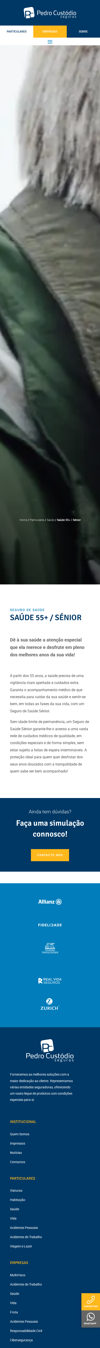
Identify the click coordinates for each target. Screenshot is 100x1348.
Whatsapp (90, 1323)
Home (23, 520)
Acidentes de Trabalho (26, 1237)
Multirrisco (17, 1275)
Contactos (17, 1162)
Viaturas (16, 1190)
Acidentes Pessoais (24, 1228)
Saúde (50, 520)
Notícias (16, 1153)
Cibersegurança (21, 1340)
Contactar (90, 1306)
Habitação (17, 1200)
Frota (14, 1312)
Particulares (17, 31)
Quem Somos (19, 1134)
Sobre (83, 31)
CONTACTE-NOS (50, 855)
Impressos (17, 1143)
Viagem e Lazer (21, 1246)
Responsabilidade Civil (26, 1331)
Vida (13, 1218)
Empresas (50, 31)
